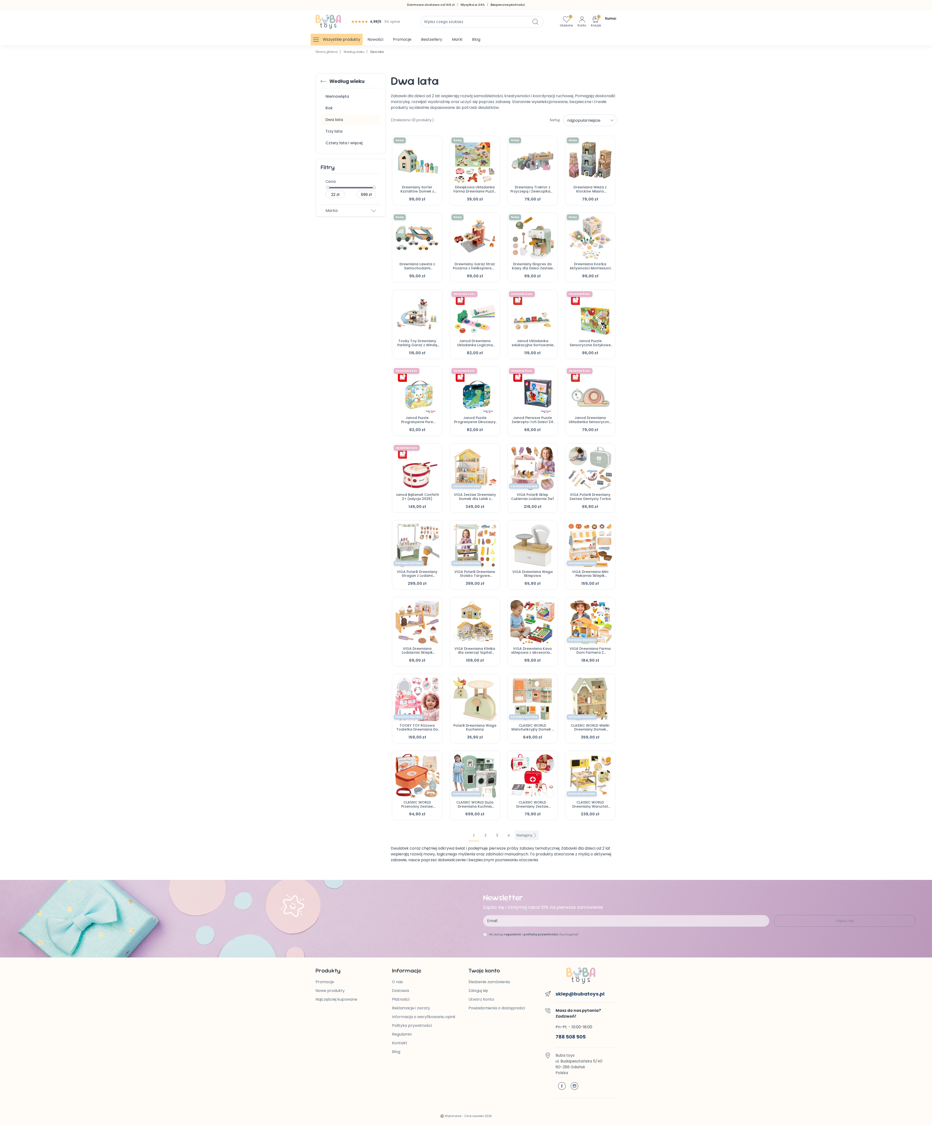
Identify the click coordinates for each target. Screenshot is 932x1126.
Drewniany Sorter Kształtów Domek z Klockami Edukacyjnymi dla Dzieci (417, 193)
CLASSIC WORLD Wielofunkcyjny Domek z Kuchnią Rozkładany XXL (532, 729)
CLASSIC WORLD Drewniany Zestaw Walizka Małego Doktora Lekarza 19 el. (532, 808)
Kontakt (399, 1043)
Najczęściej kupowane (336, 999)
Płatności (400, 999)
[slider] (327, 187)
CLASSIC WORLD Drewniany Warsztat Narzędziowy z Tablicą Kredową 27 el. (590, 808)
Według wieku (354, 52)
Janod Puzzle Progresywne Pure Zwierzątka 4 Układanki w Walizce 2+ (417, 423)
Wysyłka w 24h (472, 4)
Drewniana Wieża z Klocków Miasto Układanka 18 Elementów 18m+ (590, 193)
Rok (329, 108)
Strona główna (327, 52)
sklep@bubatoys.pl (580, 993)
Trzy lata (333, 131)
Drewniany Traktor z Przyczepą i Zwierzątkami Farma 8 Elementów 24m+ (532, 193)
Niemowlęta (337, 96)
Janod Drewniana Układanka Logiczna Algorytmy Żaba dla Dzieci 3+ (475, 346)
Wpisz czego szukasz (443, 21)
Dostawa (400, 990)
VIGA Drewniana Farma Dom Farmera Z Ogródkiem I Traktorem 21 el (590, 654)
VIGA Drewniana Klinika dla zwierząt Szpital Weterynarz (474, 652)
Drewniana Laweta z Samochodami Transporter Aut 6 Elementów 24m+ (417, 270)
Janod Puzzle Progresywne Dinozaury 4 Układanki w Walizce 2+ (475, 423)
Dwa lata (334, 119)
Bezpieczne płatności (508, 4)
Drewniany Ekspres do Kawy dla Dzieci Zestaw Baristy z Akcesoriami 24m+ (532, 270)
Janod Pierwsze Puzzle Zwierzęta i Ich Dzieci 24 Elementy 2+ (532, 421)
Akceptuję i (533, 934)
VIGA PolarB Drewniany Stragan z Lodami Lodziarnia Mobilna (417, 575)
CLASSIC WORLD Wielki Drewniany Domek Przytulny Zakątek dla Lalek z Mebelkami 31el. (590, 731)
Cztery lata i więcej (344, 143)
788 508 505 (571, 1037)
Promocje (325, 982)
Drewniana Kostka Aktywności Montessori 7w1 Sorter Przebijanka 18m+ (590, 270)
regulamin (512, 934)
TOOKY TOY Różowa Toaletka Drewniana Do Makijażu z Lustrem (417, 729)
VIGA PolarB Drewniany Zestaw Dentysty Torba (590, 496)
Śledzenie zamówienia (489, 982)
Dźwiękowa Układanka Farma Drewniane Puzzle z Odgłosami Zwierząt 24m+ (474, 193)
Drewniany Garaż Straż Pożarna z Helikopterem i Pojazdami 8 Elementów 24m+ (475, 270)
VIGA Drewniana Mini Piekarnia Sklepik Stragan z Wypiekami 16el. (590, 577)
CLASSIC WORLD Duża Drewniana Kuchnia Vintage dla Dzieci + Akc (475, 806)
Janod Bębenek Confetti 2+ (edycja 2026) (417, 496)
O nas (397, 982)
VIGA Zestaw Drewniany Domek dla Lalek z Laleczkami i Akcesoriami (475, 498)
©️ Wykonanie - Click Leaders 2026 (466, 1116)
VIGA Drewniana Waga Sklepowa (532, 573)
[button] (603, 21)
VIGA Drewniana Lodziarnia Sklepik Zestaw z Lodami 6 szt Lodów (417, 654)
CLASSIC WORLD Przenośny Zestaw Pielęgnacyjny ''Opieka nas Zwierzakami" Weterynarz (417, 810)
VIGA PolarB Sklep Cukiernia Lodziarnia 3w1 (532, 496)
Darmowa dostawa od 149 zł (431, 4)
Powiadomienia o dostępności (496, 1008)
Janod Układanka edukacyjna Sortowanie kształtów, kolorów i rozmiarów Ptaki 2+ (532, 346)
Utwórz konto (481, 999)
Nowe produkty (330, 990)
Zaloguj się (478, 990)
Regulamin (402, 1034)
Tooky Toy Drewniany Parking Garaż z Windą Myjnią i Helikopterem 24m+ (417, 346)
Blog (396, 1051)
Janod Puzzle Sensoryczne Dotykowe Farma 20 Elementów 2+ (590, 345)
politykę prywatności (541, 934)
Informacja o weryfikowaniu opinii (423, 1017)
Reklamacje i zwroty (411, 1008)
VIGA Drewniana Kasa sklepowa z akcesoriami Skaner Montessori (532, 652)
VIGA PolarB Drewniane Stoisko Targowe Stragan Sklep (474, 575)
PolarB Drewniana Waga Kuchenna (474, 727)
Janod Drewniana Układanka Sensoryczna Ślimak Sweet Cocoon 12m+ (590, 423)
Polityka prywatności (412, 1025)
